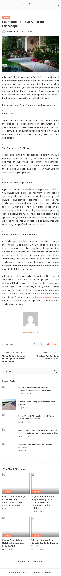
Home (6, 18)
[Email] (55, 344)
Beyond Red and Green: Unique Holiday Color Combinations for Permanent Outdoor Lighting (43, 502)
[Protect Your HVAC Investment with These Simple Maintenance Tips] (9, 419)
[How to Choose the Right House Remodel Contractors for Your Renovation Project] (16, 483)
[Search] (57, 4)
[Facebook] (34, 344)
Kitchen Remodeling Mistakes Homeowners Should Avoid (13, 543)
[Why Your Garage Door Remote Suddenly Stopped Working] (45, 527)
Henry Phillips (13, 31)
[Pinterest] (48, 344)
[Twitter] (41, 344)
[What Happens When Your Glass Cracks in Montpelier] (9, 447)
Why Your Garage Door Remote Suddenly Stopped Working (44, 543)
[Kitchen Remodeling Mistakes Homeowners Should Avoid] (16, 527)
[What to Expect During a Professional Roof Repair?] (9, 404)
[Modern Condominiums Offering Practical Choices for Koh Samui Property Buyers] (9, 390)
